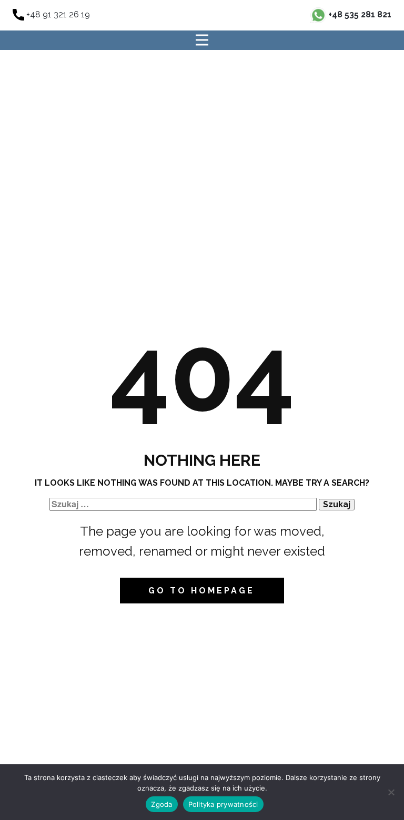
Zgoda (161, 804)
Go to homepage (201, 591)
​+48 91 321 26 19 (57, 14)
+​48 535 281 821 (358, 14)
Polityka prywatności (223, 804)
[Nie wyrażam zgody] (391, 792)
